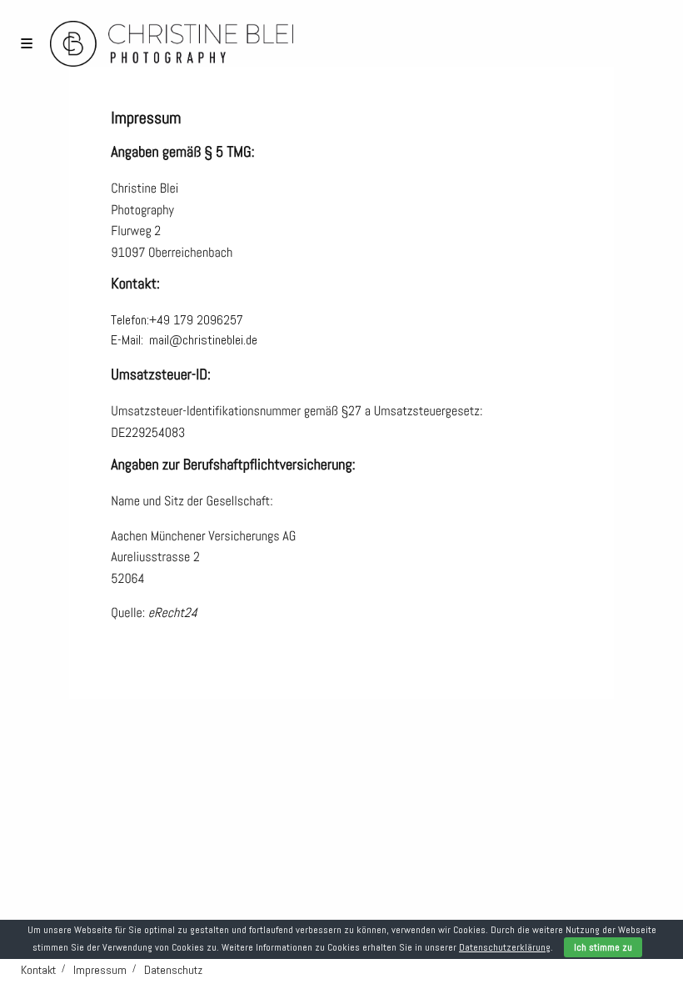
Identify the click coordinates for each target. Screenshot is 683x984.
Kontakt (38, 969)
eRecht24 (172, 612)
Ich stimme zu (603, 947)
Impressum (100, 969)
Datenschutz (173, 969)
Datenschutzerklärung (505, 947)
